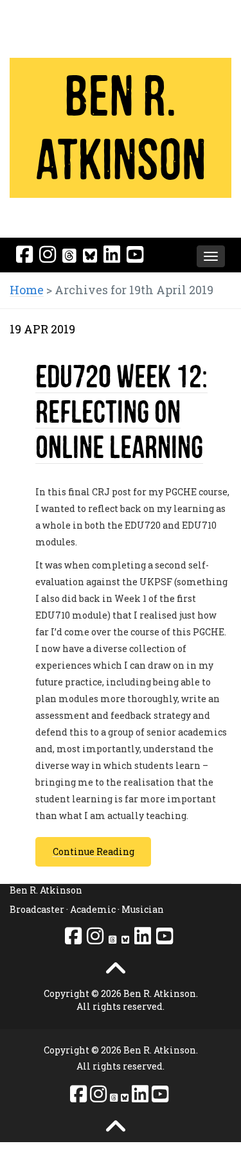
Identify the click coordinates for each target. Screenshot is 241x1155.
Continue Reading (93, 851)
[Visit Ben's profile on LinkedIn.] (111, 254)
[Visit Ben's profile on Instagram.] (47, 254)
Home (27, 289)
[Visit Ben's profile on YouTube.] (135, 254)
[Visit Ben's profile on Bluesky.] (90, 255)
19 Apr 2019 (42, 329)
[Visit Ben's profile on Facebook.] (24, 254)
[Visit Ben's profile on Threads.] (69, 255)
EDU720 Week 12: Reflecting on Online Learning (121, 411)
